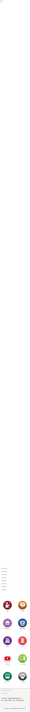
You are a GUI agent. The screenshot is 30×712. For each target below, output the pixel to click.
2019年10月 (4, 574)
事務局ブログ (7, 628)
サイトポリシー (4, 693)
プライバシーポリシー (6, 690)
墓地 (22, 646)
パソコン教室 (22, 664)
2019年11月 (4, 571)
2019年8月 (4, 580)
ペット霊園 (22, 681)
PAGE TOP (28, 689)
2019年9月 (4, 577)
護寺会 (7, 646)
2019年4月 (4, 589)
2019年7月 (4, 583)
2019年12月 (4, 568)
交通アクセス (7, 681)
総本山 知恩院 (22, 628)
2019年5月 (4, 586)
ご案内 (7, 610)
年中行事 (22, 610)
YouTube (7, 664)
